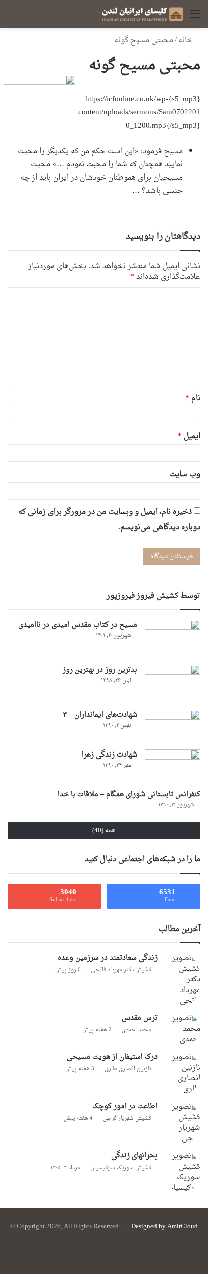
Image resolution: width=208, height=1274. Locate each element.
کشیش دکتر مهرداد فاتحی (121, 970)
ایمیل (189, 436)
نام (192, 398)
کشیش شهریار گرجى (127, 1118)
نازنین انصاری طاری (128, 1069)
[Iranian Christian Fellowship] (142, 14)
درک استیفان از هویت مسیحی (112, 1057)
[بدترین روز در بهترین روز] (172, 684)
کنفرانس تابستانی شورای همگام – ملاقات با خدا (129, 794)
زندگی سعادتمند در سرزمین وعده (108, 958)
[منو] (195, 18)
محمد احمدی (136, 1030)
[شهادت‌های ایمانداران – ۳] (172, 726)
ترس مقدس (140, 1018)
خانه (186, 40)
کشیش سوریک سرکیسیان (120, 1168)
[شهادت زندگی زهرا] (172, 765)
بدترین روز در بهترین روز (100, 670)
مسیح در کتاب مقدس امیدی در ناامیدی (77, 625)
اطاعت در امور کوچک (125, 1106)
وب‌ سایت (184, 474)
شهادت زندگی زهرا (109, 755)
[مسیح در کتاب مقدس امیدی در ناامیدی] (172, 639)
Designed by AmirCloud (164, 1226)
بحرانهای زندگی (134, 1156)
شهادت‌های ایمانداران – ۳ (100, 715)
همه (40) (104, 830)
